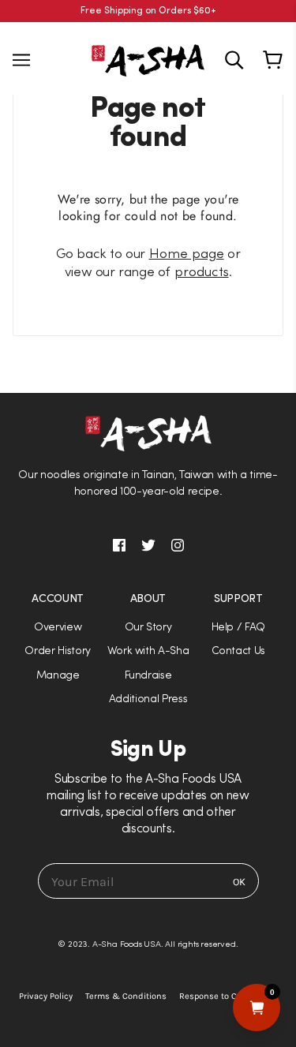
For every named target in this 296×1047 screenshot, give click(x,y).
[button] (148, 523)
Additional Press (148, 699)
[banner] (148, 59)
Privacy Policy (46, 996)
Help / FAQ (239, 628)
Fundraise (148, 676)
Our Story (148, 628)
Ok (239, 882)
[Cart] (275, 60)
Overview (57, 628)
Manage (58, 676)
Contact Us (239, 651)
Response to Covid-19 (222, 996)
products (201, 272)
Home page (186, 254)
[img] (234, 59)
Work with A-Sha (148, 651)
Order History (57, 651)
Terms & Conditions (126, 996)
